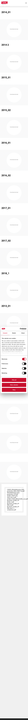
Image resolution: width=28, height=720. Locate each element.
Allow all (14, 380)
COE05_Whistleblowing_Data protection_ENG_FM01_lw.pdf (15, 490)
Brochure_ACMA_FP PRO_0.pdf (13, 504)
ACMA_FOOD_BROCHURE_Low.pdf (17, 499)
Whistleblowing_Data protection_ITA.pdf (13, 493)
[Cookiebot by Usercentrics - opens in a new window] (20, 329)
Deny (14, 389)
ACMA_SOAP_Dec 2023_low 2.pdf (12, 496)
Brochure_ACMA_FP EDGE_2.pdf (13, 501)
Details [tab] (14, 333)
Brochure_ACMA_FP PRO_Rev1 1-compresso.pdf (13, 508)
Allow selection (14, 385)
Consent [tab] (5, 333)
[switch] (24, 364)
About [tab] (23, 333)
